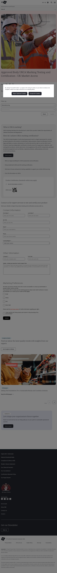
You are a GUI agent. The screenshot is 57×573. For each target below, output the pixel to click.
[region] (28, 90)
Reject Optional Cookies (19, 93)
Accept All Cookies (35, 93)
